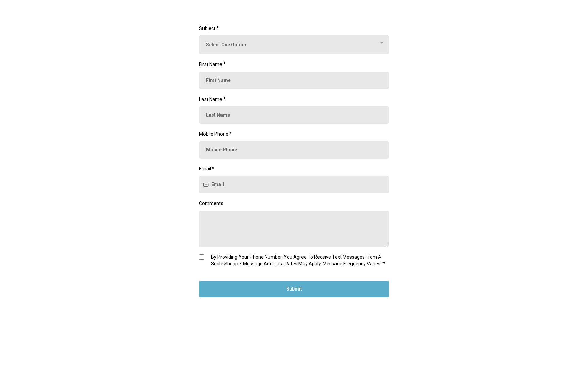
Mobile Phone (215, 134)
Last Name (212, 99)
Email (206, 168)
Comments (211, 203)
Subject (209, 28)
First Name (212, 64)
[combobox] (294, 44)
